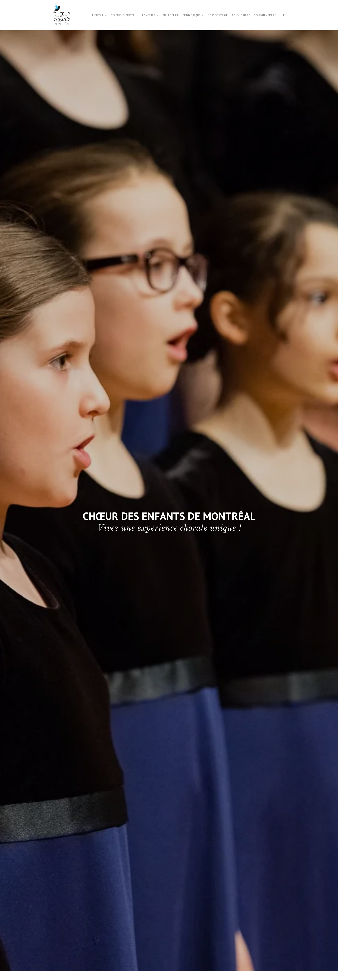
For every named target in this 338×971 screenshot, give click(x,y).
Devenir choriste (122, 15)
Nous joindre (241, 15)
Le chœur (97, 15)
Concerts (148, 15)
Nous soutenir (218, 15)
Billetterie (171, 15)
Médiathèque (191, 15)
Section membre (265, 15)
